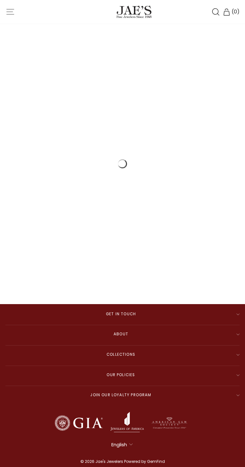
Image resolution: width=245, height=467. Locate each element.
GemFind (156, 461)
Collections (121, 354)
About (121, 334)
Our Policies (121, 374)
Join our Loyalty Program (120, 395)
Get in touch (121, 314)
